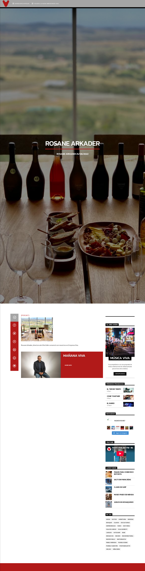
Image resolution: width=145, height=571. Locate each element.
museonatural (127, 557)
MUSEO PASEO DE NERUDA (124, 516)
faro (119, 547)
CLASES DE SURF (120, 509)
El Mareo (111, 424)
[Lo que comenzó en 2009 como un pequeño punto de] (108, 449)
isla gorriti (122, 551)
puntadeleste (125, 567)
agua (108, 541)
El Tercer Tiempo (114, 410)
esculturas (125, 544)
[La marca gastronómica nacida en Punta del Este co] (122, 449)
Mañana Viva (74, 377)
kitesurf (117, 554)
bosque (109, 544)
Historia (126, 547)
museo (117, 557)
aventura (122, 541)
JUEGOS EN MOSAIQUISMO (124, 524)
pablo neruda (111, 564)
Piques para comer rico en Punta (124, 495)
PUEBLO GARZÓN (112, 567)
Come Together (113, 417)
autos (114, 541)
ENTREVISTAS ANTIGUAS (22, 4)
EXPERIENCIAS (111, 547)
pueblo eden (122, 564)
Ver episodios (120, 395)
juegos (109, 554)
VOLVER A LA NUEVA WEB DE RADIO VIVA (46, 4)
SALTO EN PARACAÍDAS (122, 501)
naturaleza (121, 560)
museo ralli (110, 560)
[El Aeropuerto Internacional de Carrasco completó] (131, 449)
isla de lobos (111, 551)
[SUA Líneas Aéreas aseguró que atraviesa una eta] (113, 449)
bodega (130, 541)
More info (68, 387)
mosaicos (110, 557)
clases (116, 544)
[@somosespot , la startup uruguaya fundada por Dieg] (118, 449)
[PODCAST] (25, 337)
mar (123, 554)
